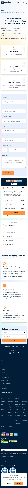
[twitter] (10, 352)
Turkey (10, 418)
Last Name (5, 107)
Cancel (9, 483)
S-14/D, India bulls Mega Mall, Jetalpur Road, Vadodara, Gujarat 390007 (13, 455)
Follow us (13, 350)
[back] (2, 21)
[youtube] (18, 352)
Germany (10, 401)
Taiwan (24, 415)
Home (2, 10)
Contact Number (6, 145)
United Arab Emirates (17, 420)
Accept (19, 483)
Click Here (4, 38)
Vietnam (10, 426)
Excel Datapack (14, 188)
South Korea (23, 411)
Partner (3, 372)
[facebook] (7, 352)
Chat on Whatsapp (10, 225)
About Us (3, 364)
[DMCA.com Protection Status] (13, 441)
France (3, 401)
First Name (5, 97)
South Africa (16, 411)
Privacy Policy (14, 346)
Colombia (17, 398)
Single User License (14, 201)
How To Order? (5, 377)
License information (6, 375)
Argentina (3, 396)
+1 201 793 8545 (9, 236)
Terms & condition (6, 383)
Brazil (16, 396)
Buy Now (15, 212)
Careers (3, 369)
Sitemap (22, 346)
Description (5, 155)
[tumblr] (21, 352)
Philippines (10, 407)
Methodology (4, 366)
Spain (2, 415)
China (9, 398)
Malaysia (17, 404)
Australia (10, 396)
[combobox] (14, 184)
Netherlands (3, 407)
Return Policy (4, 380)
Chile (2, 398)
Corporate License (14, 208)
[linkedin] (16, 352)
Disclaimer (7, 346)
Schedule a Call (9, 244)
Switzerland (17, 415)
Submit (7, 173)
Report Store (17, 3)
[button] (22, 3)
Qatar (23, 407)
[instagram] (13, 352)
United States (3, 427)
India (16, 401)
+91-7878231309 (7, 459)
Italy (2, 404)
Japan (9, 404)
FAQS (2, 386)
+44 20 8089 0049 (10, 233)
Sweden (10, 415)
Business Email (6, 136)
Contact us (4, 388)
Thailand (3, 418)
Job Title (4, 126)
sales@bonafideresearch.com (10, 462)
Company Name (6, 116)
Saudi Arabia (9, 411)
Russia (2, 409)
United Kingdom (24, 419)
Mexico (24, 404)
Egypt (23, 398)
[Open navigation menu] (26, 3)
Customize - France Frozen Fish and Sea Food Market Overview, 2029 (12, 14)
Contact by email (9, 240)
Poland (17, 407)
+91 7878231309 (9, 229)
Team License (14, 204)
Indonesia (24, 401)
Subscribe (13, 341)
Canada (24, 396)
